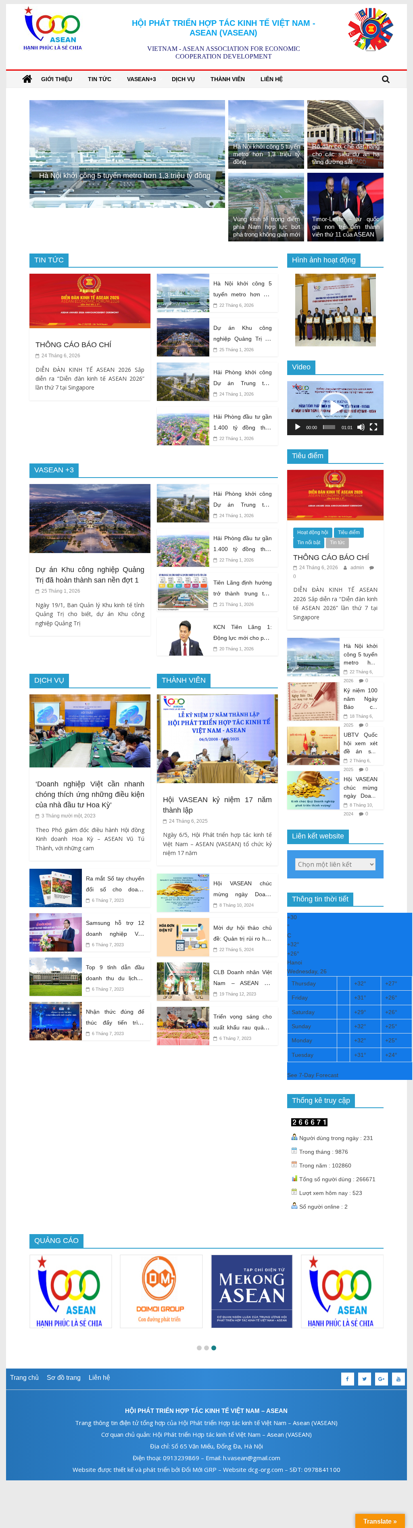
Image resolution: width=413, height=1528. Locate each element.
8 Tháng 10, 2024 (236, 905)
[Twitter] (364, 1379)
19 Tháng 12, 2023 (237, 993)
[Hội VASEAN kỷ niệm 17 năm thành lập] (217, 699)
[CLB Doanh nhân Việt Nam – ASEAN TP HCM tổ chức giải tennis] (183, 967)
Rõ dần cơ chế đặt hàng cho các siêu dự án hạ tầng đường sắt (346, 154)
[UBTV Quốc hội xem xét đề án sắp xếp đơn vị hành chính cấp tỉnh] (313, 731)
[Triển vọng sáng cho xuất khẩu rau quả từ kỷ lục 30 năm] (183, 1011)
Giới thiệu (56, 79)
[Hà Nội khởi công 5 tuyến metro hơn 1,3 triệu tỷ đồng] (266, 105)
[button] (335, 408)
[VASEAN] (27, 79)
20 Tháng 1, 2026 (236, 648)
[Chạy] (298, 427)
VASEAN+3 (141, 79)
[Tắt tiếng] (361, 427)
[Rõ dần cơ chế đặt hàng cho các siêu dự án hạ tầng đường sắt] (127, 105)
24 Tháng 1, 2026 (236, 394)
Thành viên (228, 79)
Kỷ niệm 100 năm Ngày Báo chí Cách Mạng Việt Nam (361, 707)
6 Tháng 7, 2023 (107, 900)
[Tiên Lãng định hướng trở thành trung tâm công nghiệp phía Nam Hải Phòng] (183, 577)
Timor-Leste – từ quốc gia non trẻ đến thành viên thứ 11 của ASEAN (346, 227)
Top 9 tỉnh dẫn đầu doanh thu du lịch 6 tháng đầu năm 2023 (115, 978)
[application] (335, 408)
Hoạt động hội (312, 532)
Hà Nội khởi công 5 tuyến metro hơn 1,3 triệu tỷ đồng (266, 154)
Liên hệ (272, 79)
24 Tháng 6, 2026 (60, 355)
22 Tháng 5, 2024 (236, 949)
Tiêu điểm (349, 532)
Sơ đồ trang (64, 1377)
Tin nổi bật (308, 542)
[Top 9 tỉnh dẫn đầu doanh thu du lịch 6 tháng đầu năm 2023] (55, 962)
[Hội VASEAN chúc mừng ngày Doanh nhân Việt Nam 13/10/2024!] (183, 878)
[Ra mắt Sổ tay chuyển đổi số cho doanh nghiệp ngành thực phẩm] (55, 873)
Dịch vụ (183, 79)
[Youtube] (398, 1379)
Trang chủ (24, 1377)
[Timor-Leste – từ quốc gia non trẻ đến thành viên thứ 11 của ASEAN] (345, 177)
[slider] (329, 427)
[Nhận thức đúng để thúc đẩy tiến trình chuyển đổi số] (55, 1007)
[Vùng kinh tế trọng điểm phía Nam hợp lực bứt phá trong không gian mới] (266, 177)
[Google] (381, 1379)
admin (357, 567)
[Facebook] (347, 1379)
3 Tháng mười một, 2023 (68, 816)
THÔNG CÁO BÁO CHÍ (73, 345)
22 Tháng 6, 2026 (236, 305)
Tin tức (99, 79)
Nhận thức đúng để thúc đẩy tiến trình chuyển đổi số (115, 1022)
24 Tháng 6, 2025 (188, 821)
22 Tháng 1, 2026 (236, 438)
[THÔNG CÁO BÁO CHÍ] (89, 278)
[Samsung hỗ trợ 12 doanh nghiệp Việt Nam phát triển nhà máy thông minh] (55, 918)
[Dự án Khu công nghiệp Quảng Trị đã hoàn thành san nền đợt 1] (183, 323)
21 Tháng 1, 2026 (236, 604)
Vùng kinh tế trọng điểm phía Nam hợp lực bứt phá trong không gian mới (266, 227)
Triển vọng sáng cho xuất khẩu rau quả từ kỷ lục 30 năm (242, 1027)
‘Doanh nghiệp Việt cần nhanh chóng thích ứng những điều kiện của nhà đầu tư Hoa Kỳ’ (89, 794)
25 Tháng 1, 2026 (236, 349)
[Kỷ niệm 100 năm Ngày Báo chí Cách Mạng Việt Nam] (313, 686)
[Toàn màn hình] (373, 427)
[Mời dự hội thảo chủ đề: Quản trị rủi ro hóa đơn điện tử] (183, 923)
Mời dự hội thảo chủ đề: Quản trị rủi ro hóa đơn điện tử (242, 938)
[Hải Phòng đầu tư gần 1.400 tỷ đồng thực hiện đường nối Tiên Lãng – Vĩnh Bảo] (183, 412)
